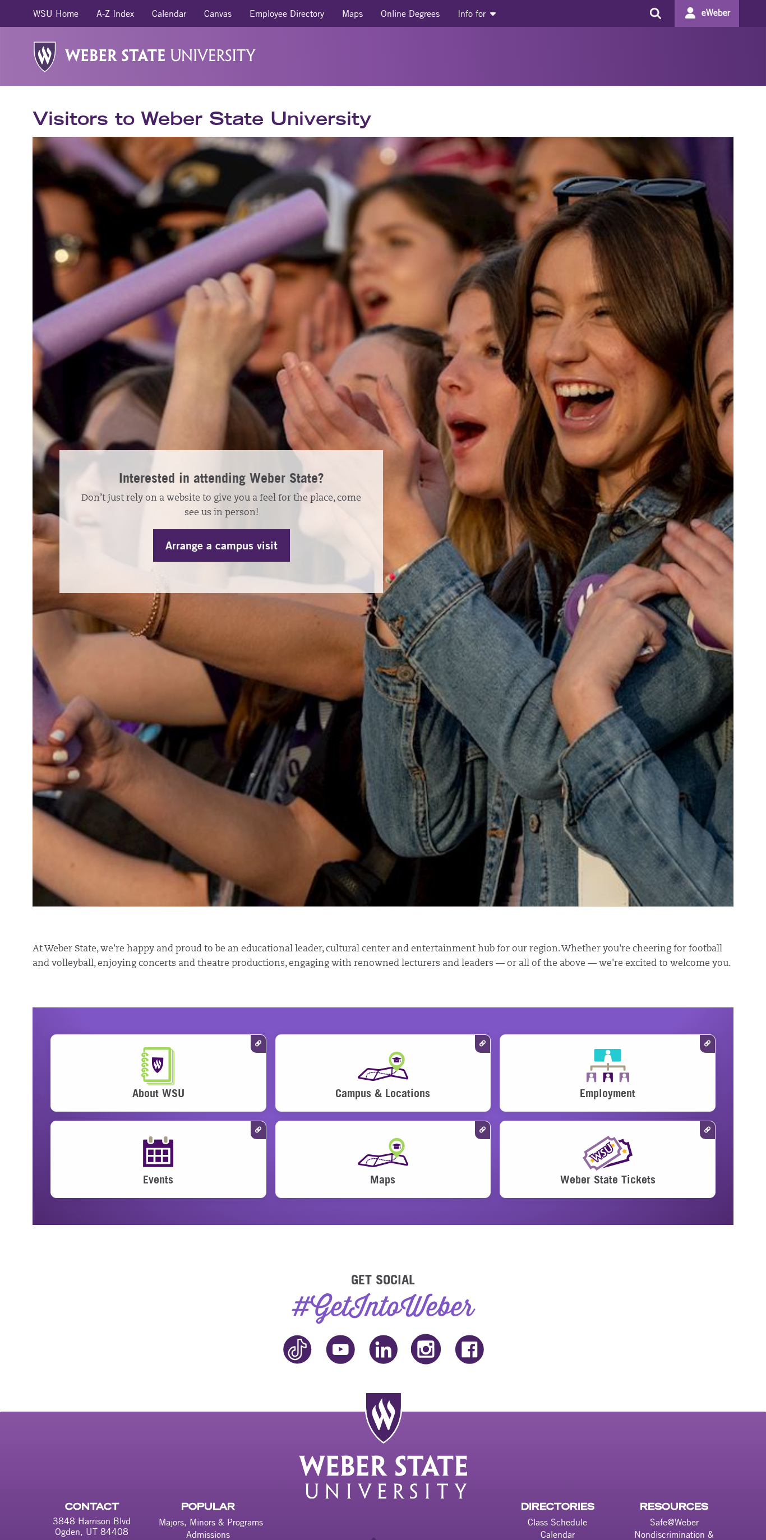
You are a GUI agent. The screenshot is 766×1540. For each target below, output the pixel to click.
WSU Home (56, 13)
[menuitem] (55, 13)
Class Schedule (557, 1522)
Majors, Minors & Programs (211, 1522)
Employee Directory (287, 13)
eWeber (716, 12)
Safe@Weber (674, 1522)
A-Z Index (115, 13)
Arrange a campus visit (221, 545)
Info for (473, 13)
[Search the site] (655, 13)
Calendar (169, 13)
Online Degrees (410, 13)
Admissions (208, 1534)
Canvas (218, 13)
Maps (352, 13)
